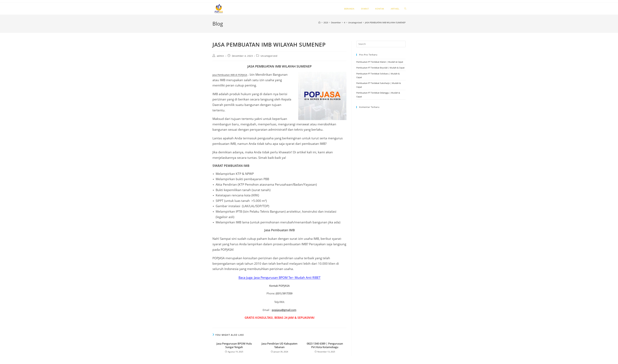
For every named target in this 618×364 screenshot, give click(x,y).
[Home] (319, 22)
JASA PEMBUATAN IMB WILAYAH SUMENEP (385, 22)
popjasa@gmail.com (284, 310)
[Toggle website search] (405, 9)
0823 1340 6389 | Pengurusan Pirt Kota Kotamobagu (325, 345)
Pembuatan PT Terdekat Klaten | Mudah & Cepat (379, 61)
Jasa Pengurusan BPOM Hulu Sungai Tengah (234, 345)
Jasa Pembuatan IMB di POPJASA (229, 74)
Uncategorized (269, 55)
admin (220, 55)
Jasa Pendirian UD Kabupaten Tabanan (279, 345)
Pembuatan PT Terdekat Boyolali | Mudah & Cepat (380, 67)
